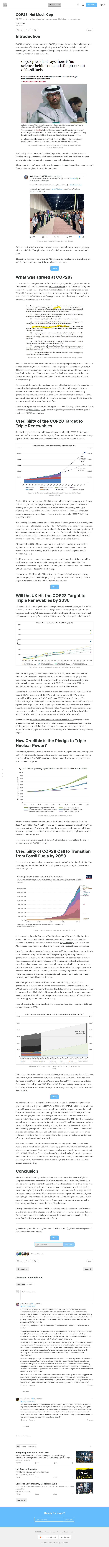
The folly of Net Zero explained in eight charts (32, 1472)
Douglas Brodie (26, 1399)
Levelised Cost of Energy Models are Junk (36, 1484)
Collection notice (68, 1532)
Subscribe (91, 5)
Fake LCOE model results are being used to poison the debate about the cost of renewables (45, 1488)
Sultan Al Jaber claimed (75, 44)
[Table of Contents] (2, 773)
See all (20, 1500)
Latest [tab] (24, 1447)
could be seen (62, 165)
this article (31, 755)
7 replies (26, 1392)
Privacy (53, 1532)
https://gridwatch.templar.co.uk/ (49, 1417)
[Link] (12, 36)
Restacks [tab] (30, 1284)
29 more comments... (23, 1436)
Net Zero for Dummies (26, 1469)
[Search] (78, 5)
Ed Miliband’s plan (50, 707)
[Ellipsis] (92, 1303)
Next (87, 1269)
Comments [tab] (21, 1284)
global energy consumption (66, 865)
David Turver (20, 23)
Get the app (65, 1537)
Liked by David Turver (29, 1306)
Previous (23, 1269)
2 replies (26, 1426)
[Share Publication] (83, 5)
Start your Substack (49, 1537)
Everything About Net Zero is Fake (32, 1452)
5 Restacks (40, 1254)
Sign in (102, 5)
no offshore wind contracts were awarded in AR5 (52, 719)
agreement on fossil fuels (45, 283)
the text (84, 247)
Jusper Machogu (67, 942)
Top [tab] (18, 1447)
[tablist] (25, 1284)
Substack (44, 1542)
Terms (59, 1532)
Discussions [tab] (32, 1447)
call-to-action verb (57, 286)
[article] (54, 1457)
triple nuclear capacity (36, 409)
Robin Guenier (25, 1304)
